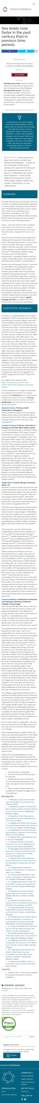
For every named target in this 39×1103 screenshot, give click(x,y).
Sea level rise (19, 985)
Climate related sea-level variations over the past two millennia (20, 802)
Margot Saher (7, 483)
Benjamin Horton (8, 408)
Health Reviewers (27, 1079)
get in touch (11, 1010)
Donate (13, 1055)
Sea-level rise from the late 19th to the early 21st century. (21, 928)
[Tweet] (26, 51)
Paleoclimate (9, 985)
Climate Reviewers (27, 1076)
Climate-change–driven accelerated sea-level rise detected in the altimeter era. (21, 903)
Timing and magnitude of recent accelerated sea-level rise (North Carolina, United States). (21, 910)
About (4, 1091)
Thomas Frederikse (9, 599)
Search (32, 1036)
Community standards (9, 1095)
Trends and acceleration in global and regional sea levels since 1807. (21, 884)
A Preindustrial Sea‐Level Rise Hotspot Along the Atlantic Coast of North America (21, 809)
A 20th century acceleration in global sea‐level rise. (21, 877)
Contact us (24, 1091)
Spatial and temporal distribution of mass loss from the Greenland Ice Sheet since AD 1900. (21, 860)
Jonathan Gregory (9, 425)
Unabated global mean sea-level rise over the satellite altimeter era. (20, 893)
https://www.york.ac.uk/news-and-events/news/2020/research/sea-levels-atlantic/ (18, 385)
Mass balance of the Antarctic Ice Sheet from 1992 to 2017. (21, 870)
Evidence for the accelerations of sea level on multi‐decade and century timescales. (21, 919)
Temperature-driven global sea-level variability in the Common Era (20, 818)
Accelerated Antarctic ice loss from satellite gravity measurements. (20, 844)
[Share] (10, 51)
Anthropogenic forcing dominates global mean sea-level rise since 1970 (21, 825)
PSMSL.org (21, 558)
